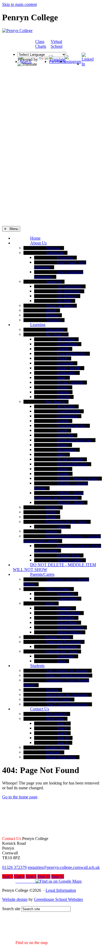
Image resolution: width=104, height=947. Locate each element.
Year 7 (62, 724)
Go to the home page (19, 797)
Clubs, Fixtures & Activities (67, 675)
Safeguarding (67, 647)
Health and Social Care (74, 440)
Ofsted (51, 310)
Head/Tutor (54, 719)
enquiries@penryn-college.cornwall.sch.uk (64, 867)
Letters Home (67, 599)
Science (62, 387)
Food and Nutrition (71, 354)
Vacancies (53, 320)
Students (37, 665)
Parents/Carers (42, 574)
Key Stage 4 (55, 402)
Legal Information (61, 890)
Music (61, 378)
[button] (42, 881)
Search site (11, 908)
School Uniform (69, 632)
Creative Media (68, 411)
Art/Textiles (66, 339)
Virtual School (56, 44)
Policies (52, 315)
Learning (37, 324)
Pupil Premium (68, 613)
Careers (51, 531)
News (61, 661)
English (62, 349)
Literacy (52, 507)
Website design (14, 899)
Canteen (52, 690)
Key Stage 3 (55, 334)
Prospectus (65, 258)
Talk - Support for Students (67, 671)
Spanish (63, 392)
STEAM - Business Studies (77, 479)
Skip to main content (19, 4)
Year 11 (62, 743)
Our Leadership (68, 291)
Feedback (53, 752)
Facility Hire (55, 748)
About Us (38, 243)
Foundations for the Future (66, 522)
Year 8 (62, 728)
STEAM (63, 397)
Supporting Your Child (63, 642)
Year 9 (62, 733)
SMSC (62, 527)
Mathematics (66, 373)
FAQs (50, 603)
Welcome (53, 248)
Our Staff (64, 301)
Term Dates (65, 656)
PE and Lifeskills (70, 383)
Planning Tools (68, 555)
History (62, 445)
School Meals (67, 623)
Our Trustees (66, 296)
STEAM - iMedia (70, 503)
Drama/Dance (67, 344)
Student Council (58, 700)
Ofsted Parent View (60, 757)
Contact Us (39, 709)
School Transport (70, 627)
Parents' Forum (57, 637)
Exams (51, 517)
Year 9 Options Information (67, 704)
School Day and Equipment (67, 695)
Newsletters (65, 594)
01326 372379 (14, 867)
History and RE (68, 368)
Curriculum (54, 330)
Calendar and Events (61, 651)
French (62, 358)
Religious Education (72, 464)
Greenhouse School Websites (58, 899)
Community (78, 44)
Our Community (69, 286)
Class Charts (40, 44)
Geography (65, 363)
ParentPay (64, 608)
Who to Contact (58, 589)
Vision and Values (59, 306)
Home (35, 238)
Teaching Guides (69, 560)
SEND (51, 512)
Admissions (54, 253)
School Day (65, 618)
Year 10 (63, 738)
